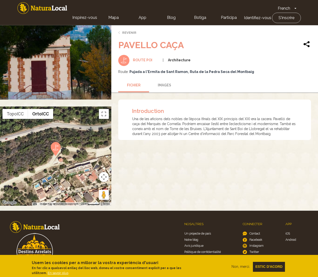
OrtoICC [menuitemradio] (40, 113)
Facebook (255, 240)
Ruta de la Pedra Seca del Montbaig (222, 72)
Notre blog (191, 240)
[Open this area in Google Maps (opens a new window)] (9, 202)
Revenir (129, 33)
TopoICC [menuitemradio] (15, 113)
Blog (171, 17)
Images (164, 85)
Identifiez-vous (257, 17)
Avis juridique (193, 245)
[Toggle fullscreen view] (104, 114)
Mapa (113, 17)
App (142, 17)
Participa (229, 17)
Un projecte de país (197, 233)
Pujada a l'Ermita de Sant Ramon (158, 72)
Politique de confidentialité (202, 252)
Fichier (134, 85)
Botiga (200, 17)
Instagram (256, 245)
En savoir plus (58, 273)
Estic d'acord (268, 267)
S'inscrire (286, 17)
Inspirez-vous (84, 17)
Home (42, 8)
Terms (106, 204)
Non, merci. (241, 267)
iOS (287, 233)
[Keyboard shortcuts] (35, 204)
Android (290, 240)
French (284, 8)
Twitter (254, 252)
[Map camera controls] (104, 177)
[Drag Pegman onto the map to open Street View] (104, 195)
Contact (254, 233)
